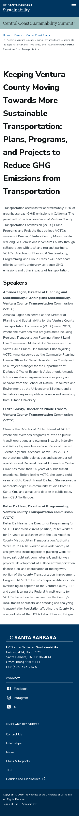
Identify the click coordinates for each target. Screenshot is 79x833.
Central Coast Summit (38, 35)
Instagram (20, 698)
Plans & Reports (18, 761)
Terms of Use (10, 804)
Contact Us (14, 734)
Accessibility (29, 804)
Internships (14, 743)
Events (18, 35)
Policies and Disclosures (23, 779)
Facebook (20, 689)
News (10, 752)
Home (6, 35)
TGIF (9, 770)
